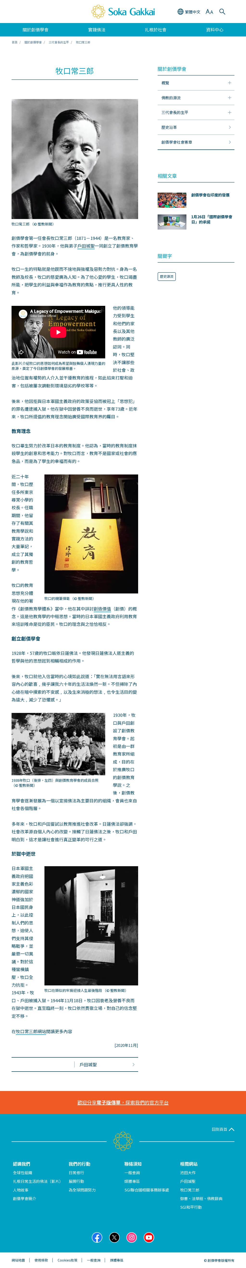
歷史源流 (166, 276)
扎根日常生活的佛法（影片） (38, 1181)
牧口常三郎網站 (31, 1031)
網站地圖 (18, 1260)
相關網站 (188, 1164)
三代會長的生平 (59, 42)
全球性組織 (22, 1172)
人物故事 (20, 1190)
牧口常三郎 (189, 1190)
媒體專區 (132, 1181)
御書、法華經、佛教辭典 (201, 1198)
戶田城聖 (86, 246)
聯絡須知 (133, 1164)
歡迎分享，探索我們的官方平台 (123, 1102)
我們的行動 (79, 1164)
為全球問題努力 (82, 1190)
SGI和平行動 (191, 1207)
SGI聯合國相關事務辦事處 (146, 1190)
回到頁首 (219, 1129)
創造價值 (102, 608)
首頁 (15, 42)
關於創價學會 (33, 42)
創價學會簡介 (24, 1198)
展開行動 (76, 1181)
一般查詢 (132, 1172)
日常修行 (76, 1172)
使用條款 (41, 1260)
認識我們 (21, 1164)
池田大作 (188, 1172)
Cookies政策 (67, 1260)
